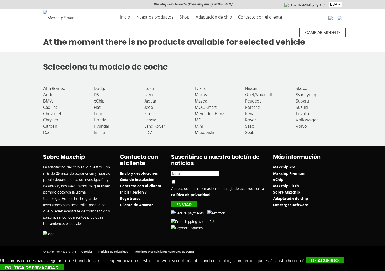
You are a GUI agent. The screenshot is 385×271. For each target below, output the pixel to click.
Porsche (252, 107)
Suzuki (302, 107)
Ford (98, 113)
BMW (48, 101)
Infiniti (99, 132)
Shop (184, 17)
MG (198, 120)
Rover (250, 120)
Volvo (301, 126)
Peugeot (253, 101)
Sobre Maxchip (286, 192)
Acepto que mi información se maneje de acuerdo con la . (217, 192)
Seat (249, 132)
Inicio (125, 17)
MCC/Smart (206, 107)
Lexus (200, 88)
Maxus (201, 95)
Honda (100, 120)
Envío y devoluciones (139, 174)
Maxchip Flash (286, 186)
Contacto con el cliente (260, 17)
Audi (47, 95)
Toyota (302, 113)
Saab (249, 126)
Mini (199, 126)
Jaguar (150, 101)
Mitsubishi (204, 132)
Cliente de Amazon (137, 205)
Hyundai (101, 126)
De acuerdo (325, 260)
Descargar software (290, 205)
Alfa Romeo (54, 88)
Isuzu (149, 88)
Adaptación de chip (214, 17)
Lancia (150, 120)
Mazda (201, 101)
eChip (99, 101)
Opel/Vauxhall (258, 95)
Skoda (301, 88)
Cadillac (50, 107)
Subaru (302, 101)
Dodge (100, 88)
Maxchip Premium (289, 174)
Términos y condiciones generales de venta (164, 251)
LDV (148, 132)
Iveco (149, 95)
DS (96, 95)
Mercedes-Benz (209, 113)
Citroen (50, 126)
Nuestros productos (154, 17)
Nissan (251, 88)
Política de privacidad (190, 195)
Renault (252, 113)
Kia (147, 113)
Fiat (97, 107)
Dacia (48, 132)
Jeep (148, 107)
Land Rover (154, 126)
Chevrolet (52, 113)
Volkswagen (307, 120)
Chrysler (50, 120)
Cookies (86, 251)
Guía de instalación (137, 180)
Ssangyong (306, 95)
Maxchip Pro (284, 167)
